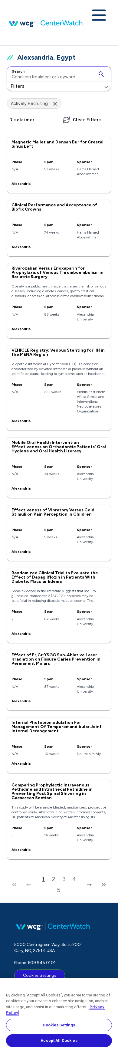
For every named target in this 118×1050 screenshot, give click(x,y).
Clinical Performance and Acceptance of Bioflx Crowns (54, 207)
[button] (59, 86)
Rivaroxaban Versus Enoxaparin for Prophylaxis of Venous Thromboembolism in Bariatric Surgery (57, 272)
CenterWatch (45, 22)
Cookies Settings (39, 975)
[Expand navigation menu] (98, 15)
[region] (59, 1014)
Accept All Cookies (59, 1040)
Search (18, 71)
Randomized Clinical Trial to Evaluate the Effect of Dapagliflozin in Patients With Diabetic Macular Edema (54, 577)
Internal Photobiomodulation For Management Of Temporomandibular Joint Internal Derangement (56, 726)
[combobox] (46, 74)
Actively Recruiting (29, 103)
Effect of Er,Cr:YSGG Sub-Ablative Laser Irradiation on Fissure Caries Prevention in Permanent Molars (55, 659)
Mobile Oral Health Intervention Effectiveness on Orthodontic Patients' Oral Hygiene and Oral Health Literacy (58, 447)
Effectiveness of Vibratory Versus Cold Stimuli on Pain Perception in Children (52, 512)
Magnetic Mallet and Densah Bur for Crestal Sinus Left (57, 144)
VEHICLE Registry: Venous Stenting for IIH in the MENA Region (58, 352)
